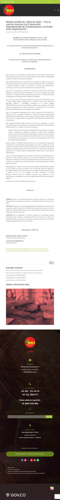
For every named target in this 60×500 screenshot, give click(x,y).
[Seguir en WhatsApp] (38, 460)
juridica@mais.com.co (30, 372)
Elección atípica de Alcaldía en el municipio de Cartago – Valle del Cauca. (24, 272)
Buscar (51, 262)
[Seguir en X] (9, 1)
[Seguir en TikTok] (31, 460)
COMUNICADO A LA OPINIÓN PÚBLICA (16, 275)
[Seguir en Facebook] (3, 1)
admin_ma (10, 32)
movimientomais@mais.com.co (30, 366)
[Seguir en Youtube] (12, 1)
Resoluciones (25, 32)
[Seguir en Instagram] (6, 1)
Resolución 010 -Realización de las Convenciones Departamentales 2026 (24, 270)
